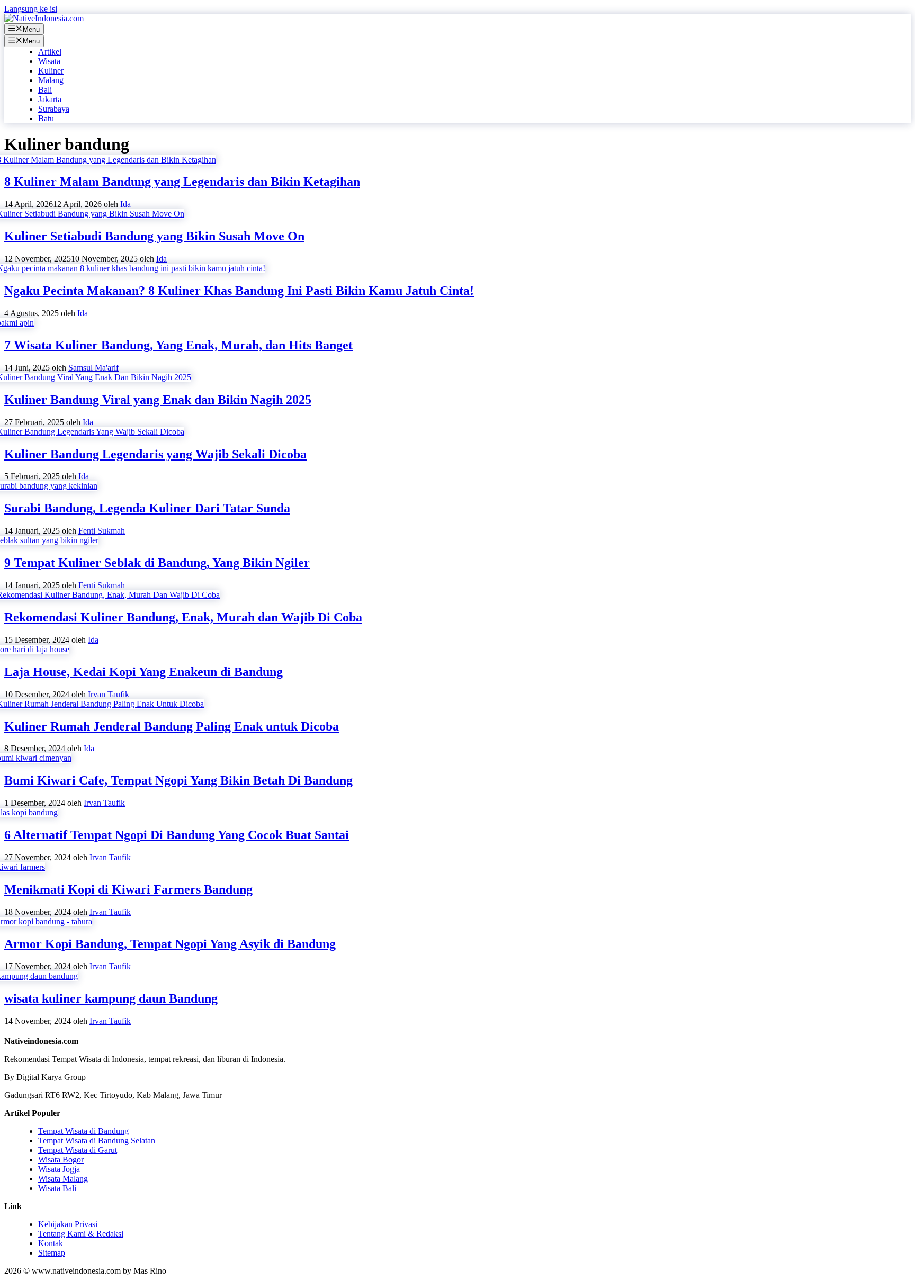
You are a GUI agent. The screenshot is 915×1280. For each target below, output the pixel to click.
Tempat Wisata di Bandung (83, 1130)
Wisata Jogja (59, 1169)
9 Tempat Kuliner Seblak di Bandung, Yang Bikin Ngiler (157, 563)
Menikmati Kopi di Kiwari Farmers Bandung (128, 889)
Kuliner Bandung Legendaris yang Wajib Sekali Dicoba (155, 454)
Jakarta (49, 99)
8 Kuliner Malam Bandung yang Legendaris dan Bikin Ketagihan (182, 181)
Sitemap (51, 1252)
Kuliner (51, 70)
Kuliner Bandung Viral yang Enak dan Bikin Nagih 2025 (157, 400)
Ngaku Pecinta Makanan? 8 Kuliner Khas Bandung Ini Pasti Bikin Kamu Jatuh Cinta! (239, 291)
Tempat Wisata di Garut (77, 1150)
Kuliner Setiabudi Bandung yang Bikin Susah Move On (154, 236)
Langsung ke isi (30, 8)
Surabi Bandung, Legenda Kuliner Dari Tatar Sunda (147, 508)
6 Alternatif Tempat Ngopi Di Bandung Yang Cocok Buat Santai (176, 835)
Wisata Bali (57, 1188)
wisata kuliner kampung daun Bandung (111, 998)
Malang (51, 80)
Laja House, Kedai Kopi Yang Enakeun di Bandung (143, 672)
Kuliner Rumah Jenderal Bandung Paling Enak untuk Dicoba (171, 726)
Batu (46, 118)
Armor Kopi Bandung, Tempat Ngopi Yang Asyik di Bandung (170, 944)
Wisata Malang (63, 1178)
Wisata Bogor (61, 1159)
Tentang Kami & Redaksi (80, 1233)
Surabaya (53, 108)
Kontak (50, 1243)
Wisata (49, 61)
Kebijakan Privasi (67, 1224)
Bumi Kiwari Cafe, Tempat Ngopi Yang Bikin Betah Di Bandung (178, 780)
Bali (45, 89)
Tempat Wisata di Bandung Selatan (96, 1140)
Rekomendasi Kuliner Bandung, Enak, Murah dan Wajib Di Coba (183, 617)
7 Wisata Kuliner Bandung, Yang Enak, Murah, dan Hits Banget (178, 345)
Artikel (49, 51)
